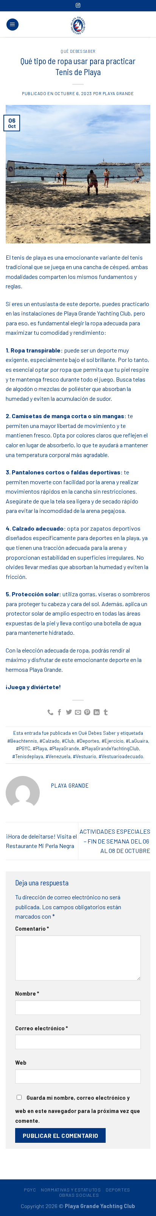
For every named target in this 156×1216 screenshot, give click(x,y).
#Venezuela (57, 756)
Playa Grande (118, 93)
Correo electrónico (41, 1028)
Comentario (32, 928)
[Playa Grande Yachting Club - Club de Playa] (78, 25)
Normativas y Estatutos (71, 1189)
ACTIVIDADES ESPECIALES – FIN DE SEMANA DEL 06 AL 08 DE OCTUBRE (115, 841)
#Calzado (49, 741)
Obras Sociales (79, 1195)
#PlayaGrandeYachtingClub (110, 748)
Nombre (27, 993)
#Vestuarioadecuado (120, 756)
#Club (68, 741)
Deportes (118, 1189)
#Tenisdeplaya (27, 756)
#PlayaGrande (64, 748)
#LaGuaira (137, 741)
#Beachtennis (22, 741)
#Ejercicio (112, 741)
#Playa (40, 748)
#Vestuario (84, 756)
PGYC (30, 1189)
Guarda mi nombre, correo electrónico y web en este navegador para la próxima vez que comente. (77, 1109)
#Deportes (87, 741)
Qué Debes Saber (78, 51)
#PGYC (23, 748)
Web (21, 1062)
